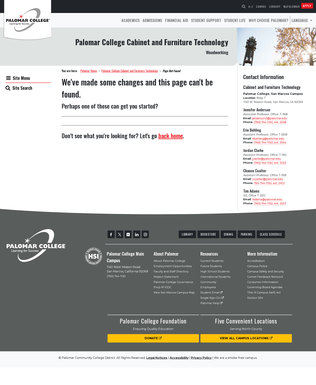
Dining (228, 234)
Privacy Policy (201, 358)
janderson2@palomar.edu (269, 118)
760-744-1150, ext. (269, 183)
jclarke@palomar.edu (266, 158)
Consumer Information (262, 282)
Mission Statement (166, 276)
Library (275, 6)
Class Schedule (271, 234)
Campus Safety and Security (265, 271)
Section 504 (255, 298)
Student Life (235, 20)
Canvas (261, 6)
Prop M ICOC (162, 287)
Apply (307, 6)
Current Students (211, 261)
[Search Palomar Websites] (243, 6)
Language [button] (300, 20)
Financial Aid (176, 20)
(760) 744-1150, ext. (270, 122)
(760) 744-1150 (116, 276)
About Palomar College (169, 261)
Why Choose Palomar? (268, 20)
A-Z (251, 6)
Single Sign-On (210, 298)
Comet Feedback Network (265, 276)
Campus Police (257, 266)
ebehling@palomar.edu (268, 138)
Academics (130, 20)
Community (208, 282)
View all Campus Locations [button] (245, 338)
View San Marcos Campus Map (174, 292)
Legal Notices (156, 358)
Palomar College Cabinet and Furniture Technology (129, 71)
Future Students (211, 266)
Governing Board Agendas (264, 287)
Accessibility (179, 358)
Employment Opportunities (173, 266)
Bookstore (208, 234)
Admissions (152, 20)
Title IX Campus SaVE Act (264, 292)
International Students (215, 276)
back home (170, 135)
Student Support (206, 20)
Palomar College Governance (173, 282)
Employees (208, 287)
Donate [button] (152, 338)
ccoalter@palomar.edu (267, 179)
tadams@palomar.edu (267, 199)
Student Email (210, 292)
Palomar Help (210, 303)
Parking (246, 234)
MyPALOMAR (291, 6)
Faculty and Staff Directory (171, 271)
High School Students (215, 271)
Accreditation (256, 261)
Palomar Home (88, 71)
